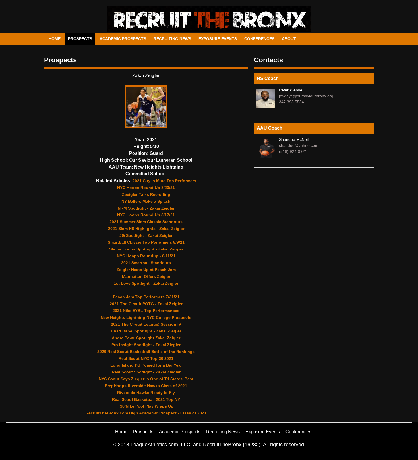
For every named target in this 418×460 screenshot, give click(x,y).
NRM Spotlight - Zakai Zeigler (146, 208)
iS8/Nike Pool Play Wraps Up (146, 406)
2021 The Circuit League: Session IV (146, 324)
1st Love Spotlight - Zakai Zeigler (146, 283)
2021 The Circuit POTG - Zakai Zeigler (146, 303)
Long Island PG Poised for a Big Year (146, 365)
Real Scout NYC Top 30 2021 (146, 358)
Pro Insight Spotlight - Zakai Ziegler (146, 344)
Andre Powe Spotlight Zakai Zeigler (146, 338)
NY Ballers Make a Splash (146, 201)
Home (55, 38)
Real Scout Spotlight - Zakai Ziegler (146, 372)
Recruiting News (172, 38)
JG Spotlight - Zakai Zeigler (146, 235)
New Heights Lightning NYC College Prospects (146, 317)
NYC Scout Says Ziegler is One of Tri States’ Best (146, 379)
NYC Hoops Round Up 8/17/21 (146, 215)
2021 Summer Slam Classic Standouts (146, 221)
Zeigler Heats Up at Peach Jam (146, 269)
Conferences (259, 38)
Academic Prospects (123, 38)
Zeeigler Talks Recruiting (146, 194)
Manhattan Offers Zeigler (146, 276)
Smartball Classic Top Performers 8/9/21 (146, 242)
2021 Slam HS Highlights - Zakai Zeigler (146, 228)
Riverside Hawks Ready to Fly (146, 392)
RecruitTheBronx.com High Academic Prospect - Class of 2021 (146, 413)
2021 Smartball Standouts (146, 262)
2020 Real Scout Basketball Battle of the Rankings (146, 351)
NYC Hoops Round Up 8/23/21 (146, 187)
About (289, 38)
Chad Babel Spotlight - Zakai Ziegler (146, 331)
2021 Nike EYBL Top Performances (146, 310)
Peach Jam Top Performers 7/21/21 (146, 297)
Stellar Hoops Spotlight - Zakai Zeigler (146, 249)
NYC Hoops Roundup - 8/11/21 (146, 256)
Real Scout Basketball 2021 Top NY (146, 399)
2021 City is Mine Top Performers (164, 180)
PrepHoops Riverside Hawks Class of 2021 (146, 385)
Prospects (80, 38)
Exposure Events (217, 38)
